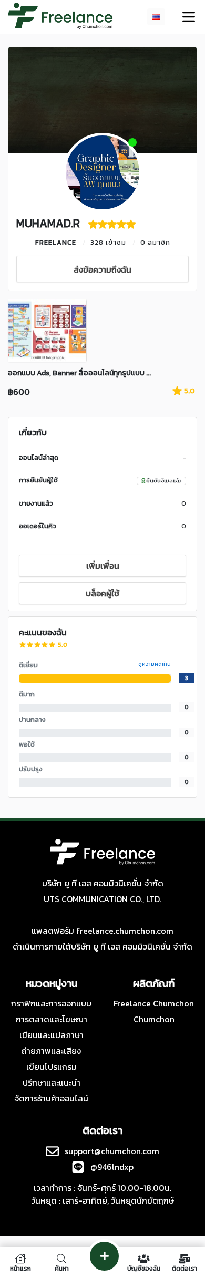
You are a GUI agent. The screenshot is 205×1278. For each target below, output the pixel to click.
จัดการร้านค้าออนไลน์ (51, 1098)
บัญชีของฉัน (143, 1268)
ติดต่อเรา (184, 1268)
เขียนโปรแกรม (51, 1066)
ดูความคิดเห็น (154, 664)
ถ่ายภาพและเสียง (51, 1050)
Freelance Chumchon (154, 1003)
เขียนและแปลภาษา (51, 1035)
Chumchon (154, 1019)
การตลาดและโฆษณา (51, 1019)
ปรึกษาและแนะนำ (51, 1082)
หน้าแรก (20, 1268)
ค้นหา (62, 1268)
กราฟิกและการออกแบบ (51, 1003)
